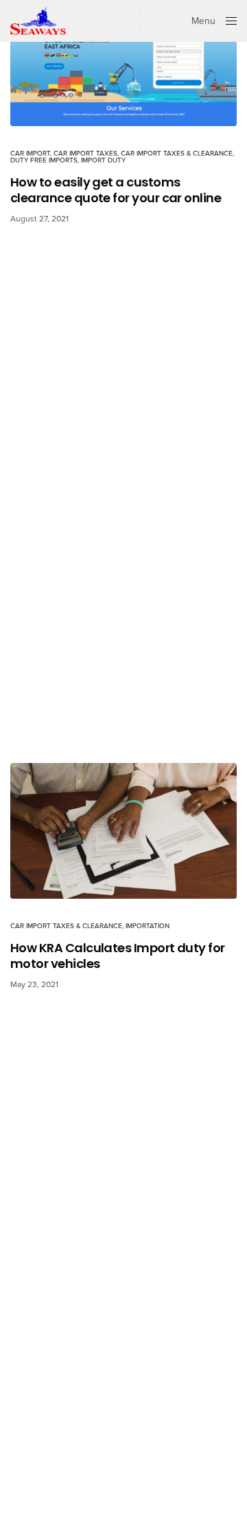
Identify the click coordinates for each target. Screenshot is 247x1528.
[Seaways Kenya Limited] (38, 20)
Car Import (30, 153)
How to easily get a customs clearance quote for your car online (115, 190)
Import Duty (103, 160)
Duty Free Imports (44, 160)
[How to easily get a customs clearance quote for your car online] (123, 63)
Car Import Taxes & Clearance (177, 153)
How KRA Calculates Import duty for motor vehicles (117, 956)
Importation (147, 926)
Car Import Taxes (85, 153)
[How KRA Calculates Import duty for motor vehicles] (123, 831)
